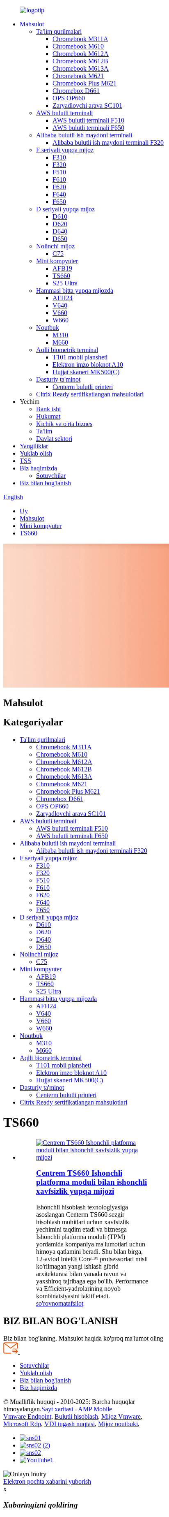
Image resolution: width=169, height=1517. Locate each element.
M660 (60, 342)
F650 (59, 201)
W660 (61, 320)
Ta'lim (44, 431)
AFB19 (62, 268)
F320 (59, 164)
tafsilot (74, 1303)
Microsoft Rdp (22, 1423)
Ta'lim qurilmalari (59, 31)
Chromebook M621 (78, 75)
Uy (24, 510)
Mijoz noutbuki (118, 1423)
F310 (59, 157)
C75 (58, 253)
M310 (60, 334)
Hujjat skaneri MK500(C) (86, 371)
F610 (59, 179)
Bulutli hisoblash (76, 1416)
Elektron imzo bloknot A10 (88, 364)
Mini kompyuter (57, 260)
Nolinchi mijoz (55, 246)
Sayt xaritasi (57, 1409)
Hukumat (48, 416)
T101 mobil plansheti (80, 357)
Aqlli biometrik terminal (67, 349)
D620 (60, 223)
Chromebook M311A (80, 38)
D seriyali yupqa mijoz (65, 209)
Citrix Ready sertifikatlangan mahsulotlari (90, 394)
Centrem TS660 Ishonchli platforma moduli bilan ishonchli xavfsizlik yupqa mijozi (91, 1182)
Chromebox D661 (76, 90)
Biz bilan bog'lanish (45, 482)
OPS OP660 (69, 98)
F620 (59, 186)
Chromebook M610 (78, 46)
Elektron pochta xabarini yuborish (47, 1481)
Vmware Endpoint (27, 1416)
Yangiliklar (34, 445)
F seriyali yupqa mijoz (65, 149)
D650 (60, 238)
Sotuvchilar (51, 475)
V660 (60, 312)
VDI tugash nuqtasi (69, 1423)
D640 (60, 231)
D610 (60, 216)
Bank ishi (48, 408)
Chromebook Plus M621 (84, 83)
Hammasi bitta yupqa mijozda (74, 290)
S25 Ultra (65, 283)
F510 (59, 172)
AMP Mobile (95, 1409)
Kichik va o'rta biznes (64, 423)
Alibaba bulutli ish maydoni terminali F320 (108, 142)
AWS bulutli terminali (64, 112)
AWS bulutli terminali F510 (88, 120)
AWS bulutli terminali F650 (88, 127)
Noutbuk (47, 327)
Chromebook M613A (81, 68)
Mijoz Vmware (121, 1416)
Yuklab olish (36, 453)
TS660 (61, 275)
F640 (59, 194)
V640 (60, 305)
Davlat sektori (54, 438)
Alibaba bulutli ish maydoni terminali (84, 135)
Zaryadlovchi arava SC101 (87, 105)
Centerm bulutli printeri (83, 386)
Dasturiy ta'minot (58, 379)
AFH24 (63, 297)
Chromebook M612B (80, 61)
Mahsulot (32, 24)
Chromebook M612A (81, 53)
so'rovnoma (51, 1303)
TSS (25, 460)
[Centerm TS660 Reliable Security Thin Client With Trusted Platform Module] (92, 1157)
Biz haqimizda (38, 468)
